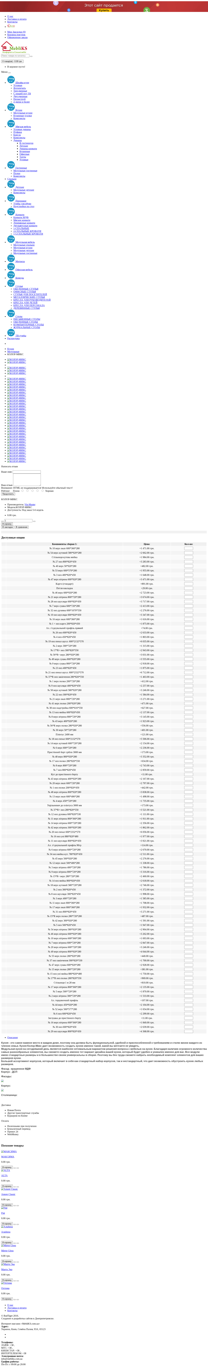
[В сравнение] (17, 1168)
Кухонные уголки (22, 115)
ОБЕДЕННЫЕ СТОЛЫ (25, 322)
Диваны (17, 140)
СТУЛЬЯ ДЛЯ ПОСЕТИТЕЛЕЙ (30, 294)
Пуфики (17, 132)
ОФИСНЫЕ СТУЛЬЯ (24, 291)
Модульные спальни (24, 245)
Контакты (12, 21)
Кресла (17, 135)
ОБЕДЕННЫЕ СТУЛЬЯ (25, 289)
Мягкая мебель (23, 126)
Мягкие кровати (21, 220)
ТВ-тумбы (20, 335)
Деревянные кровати (24, 223)
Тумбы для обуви (22, 203)
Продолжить (8, 494)
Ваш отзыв (6, 485)
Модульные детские (23, 190)
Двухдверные (20, 96)
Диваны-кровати (28, 148)
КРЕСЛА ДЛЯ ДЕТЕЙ (25, 302)
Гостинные (21, 168)
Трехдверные (20, 91)
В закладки (7, 527)
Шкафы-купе (22, 82)
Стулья (19, 286)
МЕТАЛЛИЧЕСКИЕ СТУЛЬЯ (29, 297)
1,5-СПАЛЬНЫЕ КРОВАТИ (28, 234)
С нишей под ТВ (22, 93)
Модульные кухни (22, 113)
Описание (12, 1037)
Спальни (11, 179)
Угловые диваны (22, 129)
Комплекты (19, 118)
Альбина (5, 1232)
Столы (18, 316)
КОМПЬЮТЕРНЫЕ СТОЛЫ (28, 324)
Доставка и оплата (16, 19)
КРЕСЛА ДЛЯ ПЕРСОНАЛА (29, 305)
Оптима (5, 1288)
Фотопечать (19, 88)
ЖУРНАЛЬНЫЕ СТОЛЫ (26, 327)
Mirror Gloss (7, 1250)
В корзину (7, 524)
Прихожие (20, 201)
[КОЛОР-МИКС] (16, 359)
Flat (3, 1213)
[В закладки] (14, 1168)
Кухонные (24, 151)
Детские (23, 146)
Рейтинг (5, 491)
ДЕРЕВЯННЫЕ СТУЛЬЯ (26, 308)
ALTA (4, 1175)
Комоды (19, 278)
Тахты (22, 157)
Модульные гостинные (25, 170)
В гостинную (26, 143)
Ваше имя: (6, 471)
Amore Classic (8, 1194)
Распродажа (13, 338)
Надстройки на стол (23, 206)
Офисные (24, 154)
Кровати (19, 214)
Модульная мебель (25, 242)
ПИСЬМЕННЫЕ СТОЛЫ (26, 319)
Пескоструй (19, 99)
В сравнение (21, 527)
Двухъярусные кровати (25, 225)
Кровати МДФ (21, 217)
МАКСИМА (7, 1156)
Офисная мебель (24, 269)
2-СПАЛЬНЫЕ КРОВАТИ (27, 231)
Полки (16, 173)
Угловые (17, 85)
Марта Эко (6, 1269)
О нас (10, 16)
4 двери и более (21, 102)
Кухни (18, 110)
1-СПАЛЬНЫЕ (21, 228)
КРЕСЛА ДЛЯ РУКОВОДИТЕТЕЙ (32, 300)
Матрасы (20, 261)
